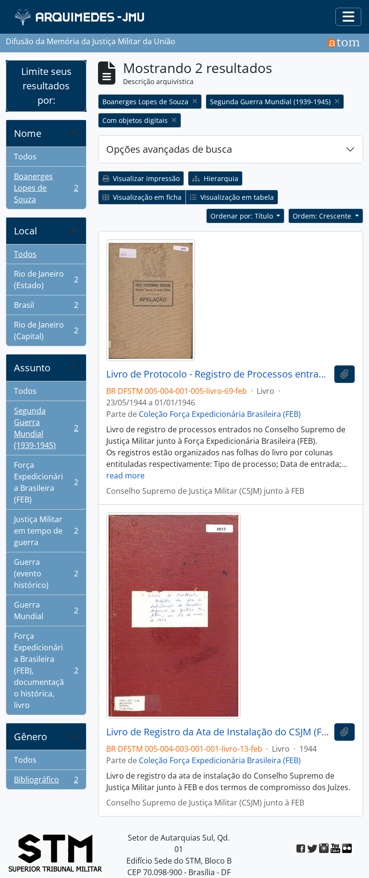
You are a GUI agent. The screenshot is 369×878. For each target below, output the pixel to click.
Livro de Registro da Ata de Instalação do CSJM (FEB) (218, 732)
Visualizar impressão (145, 178)
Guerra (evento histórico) (45, 573)
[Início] (80, 17)
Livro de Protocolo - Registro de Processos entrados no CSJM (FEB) (218, 374)
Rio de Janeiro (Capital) (45, 330)
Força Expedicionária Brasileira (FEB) (45, 482)
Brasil (45, 307)
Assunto (32, 367)
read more (125, 475)
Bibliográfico (45, 781)
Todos (25, 156)
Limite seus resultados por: (46, 86)
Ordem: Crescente (323, 215)
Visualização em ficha (146, 197)
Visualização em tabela (236, 197)
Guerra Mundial (45, 610)
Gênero (30, 736)
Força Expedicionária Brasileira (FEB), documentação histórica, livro (45, 670)
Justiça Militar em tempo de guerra (45, 531)
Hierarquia (220, 178)
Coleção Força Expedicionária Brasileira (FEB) (220, 414)
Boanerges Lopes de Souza (45, 188)
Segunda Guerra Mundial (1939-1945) (45, 428)
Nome (27, 133)
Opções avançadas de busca (169, 149)
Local (25, 230)
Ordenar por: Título (242, 215)
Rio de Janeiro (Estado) (45, 279)
